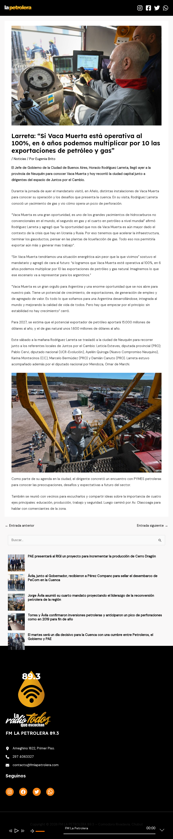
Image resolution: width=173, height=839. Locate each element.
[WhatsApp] (165, 8)
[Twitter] (157, 8)
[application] (83, 831)
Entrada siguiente (152, 526)
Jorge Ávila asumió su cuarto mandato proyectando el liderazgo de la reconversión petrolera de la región (91, 597)
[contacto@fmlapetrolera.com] (32, 765)
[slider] (42, 835)
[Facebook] (148, 8)
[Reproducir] (16, 831)
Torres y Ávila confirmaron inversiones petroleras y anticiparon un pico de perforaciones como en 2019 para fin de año (95, 617)
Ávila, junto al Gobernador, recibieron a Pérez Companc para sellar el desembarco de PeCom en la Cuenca (92, 578)
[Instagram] (140, 8)
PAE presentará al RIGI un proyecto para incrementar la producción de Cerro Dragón (92, 556)
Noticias (20, 159)
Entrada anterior (19, 526)
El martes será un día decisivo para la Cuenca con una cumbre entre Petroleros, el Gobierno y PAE (90, 637)
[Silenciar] (32, 830)
